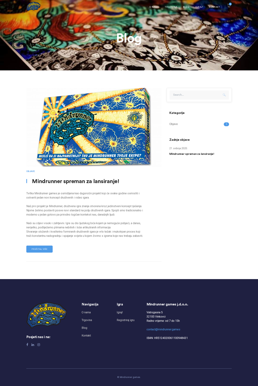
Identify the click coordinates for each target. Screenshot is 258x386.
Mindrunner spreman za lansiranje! (75, 181)
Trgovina (87, 320)
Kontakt (86, 335)
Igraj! (120, 312)
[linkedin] (32, 345)
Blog (84, 327)
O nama (86, 312)
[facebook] (27, 345)
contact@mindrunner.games (163, 329)
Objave (30, 171)
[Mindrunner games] (33, 6)
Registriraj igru (125, 320)
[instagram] (38, 345)
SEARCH (224, 95)
